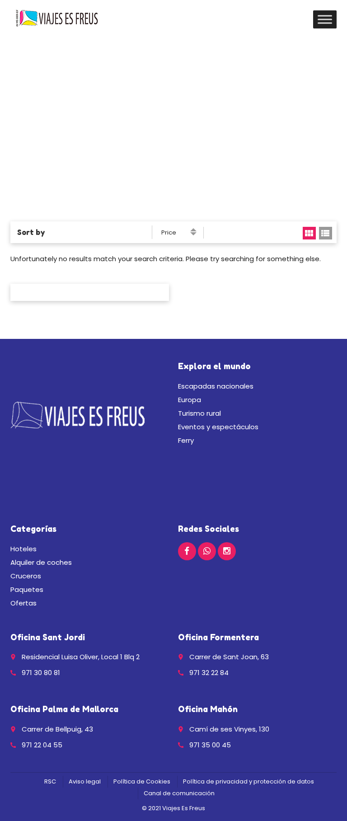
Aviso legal (85, 781)
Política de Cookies (141, 781)
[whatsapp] (207, 551)
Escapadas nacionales (215, 386)
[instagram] (227, 551)
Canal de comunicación (179, 793)
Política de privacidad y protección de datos (248, 781)
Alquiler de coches (41, 562)
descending (193, 233)
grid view (309, 233)
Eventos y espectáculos (218, 427)
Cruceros (25, 576)
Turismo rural (199, 413)
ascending (193, 229)
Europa (189, 399)
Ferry (186, 440)
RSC (50, 781)
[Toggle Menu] (325, 19)
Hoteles (23, 549)
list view (325, 233)
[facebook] (187, 551)
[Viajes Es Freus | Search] (56, 18)
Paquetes (26, 589)
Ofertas (23, 603)
